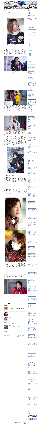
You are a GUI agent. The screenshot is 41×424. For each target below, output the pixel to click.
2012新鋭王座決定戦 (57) (31, 73)
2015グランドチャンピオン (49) (32, 122)
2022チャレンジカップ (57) (31, 280)
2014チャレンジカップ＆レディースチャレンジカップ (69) (32, 105)
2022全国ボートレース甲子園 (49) (32, 300)
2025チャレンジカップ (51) (31, 365)
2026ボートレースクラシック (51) (32, 396)
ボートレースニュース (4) (31, 405)
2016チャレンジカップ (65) (31, 141)
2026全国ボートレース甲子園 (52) (32, 404)
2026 (29, 39)
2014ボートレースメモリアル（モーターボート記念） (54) (32, 113)
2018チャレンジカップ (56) (31, 179)
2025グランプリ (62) (30, 362)
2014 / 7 (30, 54)
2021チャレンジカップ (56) (31, 253)
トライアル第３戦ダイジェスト (12, 318)
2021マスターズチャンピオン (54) (32, 264)
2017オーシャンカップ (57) (31, 155)
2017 (29, 46)
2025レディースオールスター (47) (32, 383)
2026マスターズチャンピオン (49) (32, 400)
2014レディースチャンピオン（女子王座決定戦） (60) (32, 118)
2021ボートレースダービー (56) (32, 257)
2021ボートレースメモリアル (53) (32, 263)
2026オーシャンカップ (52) (31, 389)
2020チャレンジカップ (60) (31, 226)
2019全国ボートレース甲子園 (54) (32, 218)
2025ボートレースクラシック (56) (32, 368)
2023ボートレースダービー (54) (32, 312)
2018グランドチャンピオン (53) (32, 176)
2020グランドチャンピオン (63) (32, 224)
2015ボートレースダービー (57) (32, 129)
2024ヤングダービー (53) (31, 345)
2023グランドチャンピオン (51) (32, 305)
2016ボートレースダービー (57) (32, 147)
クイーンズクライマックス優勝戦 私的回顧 (14, 307)
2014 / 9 (30, 52)
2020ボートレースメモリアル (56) (32, 234)
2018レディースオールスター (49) (32, 190)
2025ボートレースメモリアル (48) (32, 373)
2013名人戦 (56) (30, 89)
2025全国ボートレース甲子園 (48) (32, 385)
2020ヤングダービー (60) (31, 241)
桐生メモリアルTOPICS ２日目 (32, 27)
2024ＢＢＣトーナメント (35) (31, 356)
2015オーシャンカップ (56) (31, 119)
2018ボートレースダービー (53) (32, 183)
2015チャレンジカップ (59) (31, 125)
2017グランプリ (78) (30, 160)
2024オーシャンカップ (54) (31, 328)
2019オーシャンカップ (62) (31, 195)
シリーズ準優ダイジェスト (7, 335)
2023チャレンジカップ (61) (31, 307)
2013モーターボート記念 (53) (31, 86)
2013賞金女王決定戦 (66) (31, 95)
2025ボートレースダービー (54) (32, 370)
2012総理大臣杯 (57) (30, 77)
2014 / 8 (30, 53)
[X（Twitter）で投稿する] (9, 303)
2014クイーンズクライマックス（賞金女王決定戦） (9, 13)
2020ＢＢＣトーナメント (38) (31, 246)
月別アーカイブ (30, 37)
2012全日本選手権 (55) (31, 68)
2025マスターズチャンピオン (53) (32, 374)
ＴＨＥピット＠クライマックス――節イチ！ (12, 12)
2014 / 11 (30, 51)
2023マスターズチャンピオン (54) (32, 316)
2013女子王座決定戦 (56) (31, 90)
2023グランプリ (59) (30, 306)
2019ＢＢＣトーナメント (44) (31, 219)
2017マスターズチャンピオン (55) (32, 168)
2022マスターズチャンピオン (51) (32, 291)
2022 (29, 42)
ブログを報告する (24, 423)
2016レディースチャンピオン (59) (32, 152)
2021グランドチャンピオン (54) (32, 250)
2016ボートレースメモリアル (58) (32, 148)
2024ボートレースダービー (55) (32, 338)
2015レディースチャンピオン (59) (32, 134)
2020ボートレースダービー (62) (32, 231)
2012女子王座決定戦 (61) (31, 71)
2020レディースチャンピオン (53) (32, 243)
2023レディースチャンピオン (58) (32, 324)
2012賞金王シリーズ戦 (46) (31, 79)
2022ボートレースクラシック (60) (32, 283)
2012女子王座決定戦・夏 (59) (31, 72)
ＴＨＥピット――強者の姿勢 (32, 29)
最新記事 (29, 25)
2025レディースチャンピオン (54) (32, 384)
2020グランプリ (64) (30, 225)
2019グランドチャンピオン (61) (32, 198)
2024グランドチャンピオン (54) (32, 331)
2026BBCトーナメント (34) (31, 388)
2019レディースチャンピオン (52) (32, 217)
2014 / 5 (30, 56)
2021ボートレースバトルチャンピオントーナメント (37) (32, 259)
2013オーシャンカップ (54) (31, 82)
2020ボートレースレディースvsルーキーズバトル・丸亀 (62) (32, 236)
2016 (29, 47)
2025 (29, 40)
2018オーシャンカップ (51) (31, 173)
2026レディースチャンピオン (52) (32, 403)
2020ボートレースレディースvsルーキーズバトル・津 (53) (32, 238)
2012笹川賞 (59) (30, 76)
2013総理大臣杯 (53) (30, 94)
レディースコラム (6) (30, 408)
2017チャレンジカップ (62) (31, 161)
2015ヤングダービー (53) (31, 133)
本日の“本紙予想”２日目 (31, 35)
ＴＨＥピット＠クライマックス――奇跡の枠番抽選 (15, 326)
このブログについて (30, 22)
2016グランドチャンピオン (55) (32, 139)
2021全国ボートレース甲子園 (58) (32, 273)
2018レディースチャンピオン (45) (32, 192)
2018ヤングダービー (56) (31, 187)
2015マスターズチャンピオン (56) (32, 132)
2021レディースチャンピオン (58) (32, 272)
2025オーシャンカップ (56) (31, 357)
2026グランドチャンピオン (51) (32, 390)
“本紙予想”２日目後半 (31, 30)
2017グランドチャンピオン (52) (32, 159)
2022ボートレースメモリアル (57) (32, 290)
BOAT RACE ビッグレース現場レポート (14, 7)
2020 (29, 44)
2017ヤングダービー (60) (31, 169)
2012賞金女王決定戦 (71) (31, 78)
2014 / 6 (30, 55)
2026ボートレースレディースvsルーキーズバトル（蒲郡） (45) (32, 399)
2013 (29, 58)
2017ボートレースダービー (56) (32, 166)
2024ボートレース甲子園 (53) (31, 343)
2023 (29, 41)
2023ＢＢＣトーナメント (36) (31, 327)
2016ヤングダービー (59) (31, 151)
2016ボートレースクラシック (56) (32, 146)
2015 (29, 48)
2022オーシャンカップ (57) (31, 274)
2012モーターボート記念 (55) (31, 67)
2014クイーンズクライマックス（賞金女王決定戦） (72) (32, 99)
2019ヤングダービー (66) (31, 210)
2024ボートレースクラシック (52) (32, 337)
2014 (29, 49)
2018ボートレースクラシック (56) (32, 182)
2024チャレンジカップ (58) (31, 334)
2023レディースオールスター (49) (32, 323)
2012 (29, 59)
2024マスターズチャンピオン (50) (32, 344)
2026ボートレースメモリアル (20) (32, 397)
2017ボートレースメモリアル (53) (32, 167)
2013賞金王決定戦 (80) (31, 96)
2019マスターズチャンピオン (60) (32, 209)
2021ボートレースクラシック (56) (32, 256)
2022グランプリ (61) (30, 279)
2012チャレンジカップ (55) (31, 66)
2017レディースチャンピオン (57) (32, 172)
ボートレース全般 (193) (31, 406)
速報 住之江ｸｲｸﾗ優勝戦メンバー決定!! (9, 323)
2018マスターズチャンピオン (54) (32, 186)
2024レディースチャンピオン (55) (32, 355)
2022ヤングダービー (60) (31, 292)
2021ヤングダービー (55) (31, 265)
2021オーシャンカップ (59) (31, 247)
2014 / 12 (30, 50)
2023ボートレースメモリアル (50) (32, 315)
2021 (29, 43)
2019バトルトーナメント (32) (31, 202)
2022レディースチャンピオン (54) (32, 299)
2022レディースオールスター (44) (32, 298)
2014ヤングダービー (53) (31, 116)
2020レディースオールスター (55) (32, 242)
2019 (29, 45)
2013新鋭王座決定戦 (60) (31, 91)
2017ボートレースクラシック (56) (32, 164)
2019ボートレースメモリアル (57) (32, 208)
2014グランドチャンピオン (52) (32, 101)
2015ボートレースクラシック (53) (32, 128)
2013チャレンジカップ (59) (31, 85)
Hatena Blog (19, 423)
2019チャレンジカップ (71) (31, 201)
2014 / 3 (30, 57)
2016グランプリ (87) (30, 140)
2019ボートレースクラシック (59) (32, 205)
